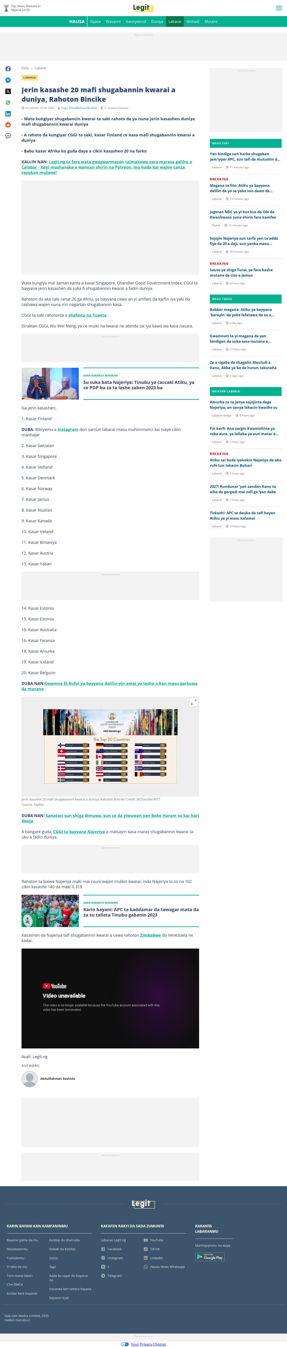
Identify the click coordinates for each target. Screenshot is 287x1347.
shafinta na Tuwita (87, 315)
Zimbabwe (150, 935)
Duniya (157, 21)
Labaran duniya (221, 415)
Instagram (68, 429)
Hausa (77, 21)
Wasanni (113, 21)
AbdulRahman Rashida (83, 108)
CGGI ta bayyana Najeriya (79, 831)
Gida (25, 68)
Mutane (211, 21)
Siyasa (95, 21)
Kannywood (136, 21)
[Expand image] (193, 702)
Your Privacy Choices (148, 1344)
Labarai (175, 21)
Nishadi (193, 21)
